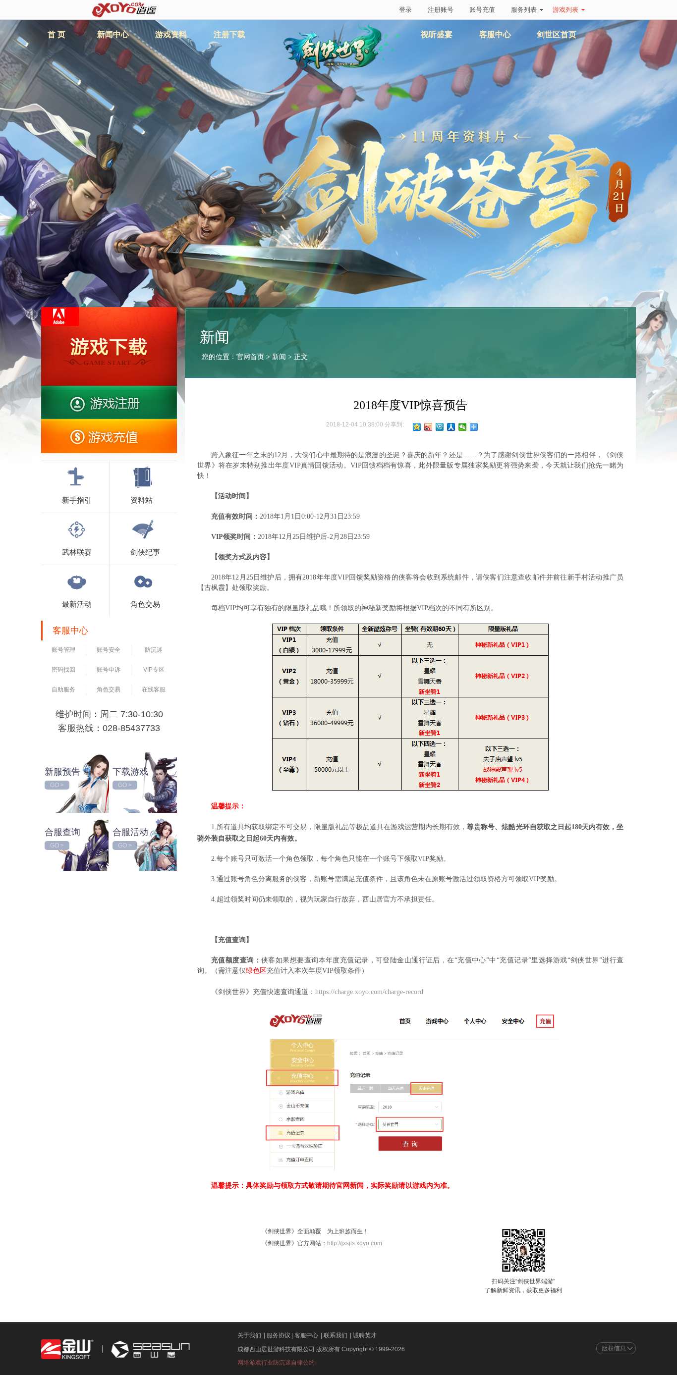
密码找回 (63, 669)
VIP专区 (154, 669)
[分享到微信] (462, 427)
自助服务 (63, 689)
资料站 (141, 500)
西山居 (149, 1349)
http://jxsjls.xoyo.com (354, 1243)
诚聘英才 (365, 1335)
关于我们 (249, 1335)
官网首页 (250, 357)
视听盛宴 (436, 34)
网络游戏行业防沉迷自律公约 (276, 1362)
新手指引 (77, 500)
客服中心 (495, 34)
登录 (405, 9)
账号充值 (482, 9)
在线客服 (154, 689)
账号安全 (108, 649)
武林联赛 (77, 552)
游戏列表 (565, 9)
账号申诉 (108, 669)
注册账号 (440, 9)
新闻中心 (113, 34)
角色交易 (145, 604)
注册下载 (229, 34)
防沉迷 (154, 649)
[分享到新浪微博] (428, 427)
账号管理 (63, 649)
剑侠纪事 (145, 552)
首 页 (56, 34)
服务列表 (524, 9)
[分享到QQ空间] (417, 427)
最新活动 (77, 604)
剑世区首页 (556, 34)
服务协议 (278, 1335)
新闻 (279, 357)
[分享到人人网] (451, 427)
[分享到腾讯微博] (440, 427)
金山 (67, 1349)
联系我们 (335, 1335)
